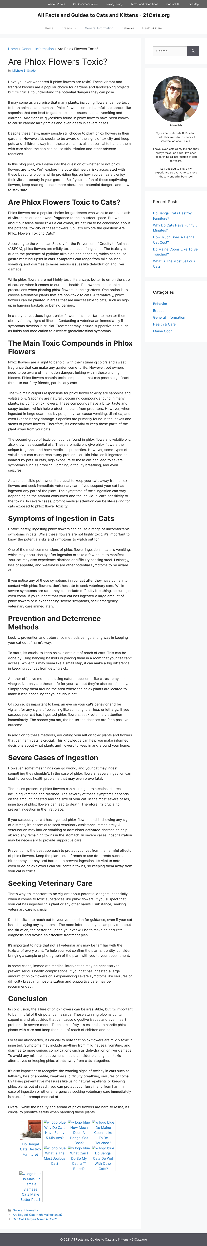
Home (49, 28)
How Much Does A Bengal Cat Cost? (79, 1135)
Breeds (66, 28)
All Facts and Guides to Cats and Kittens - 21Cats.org (103, 15)
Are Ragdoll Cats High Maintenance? (37, 1214)
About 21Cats (56, 4)
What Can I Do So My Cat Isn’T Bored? (79, 1161)
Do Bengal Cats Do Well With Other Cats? (103, 1161)
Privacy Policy (114, 4)
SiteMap (194, 4)
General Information (99, 28)
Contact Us (173, 4)
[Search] (193, 51)
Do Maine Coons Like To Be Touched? (103, 1135)
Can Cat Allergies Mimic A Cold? (35, 1219)
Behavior (127, 28)
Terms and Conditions (144, 4)
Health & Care (152, 28)
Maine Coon (162, 331)
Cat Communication (85, 4)
